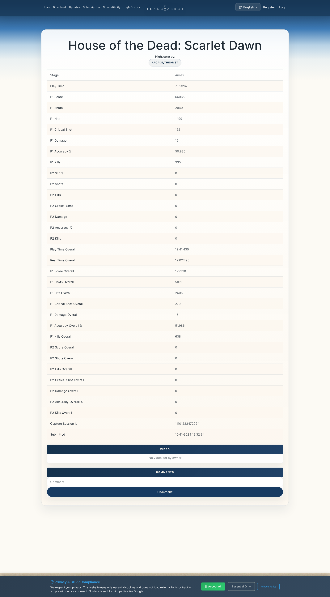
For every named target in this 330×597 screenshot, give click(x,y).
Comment (164, 492)
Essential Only (241, 586)
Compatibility (112, 7)
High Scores (132, 7)
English (249, 7)
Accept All (214, 586)
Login (283, 7)
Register (269, 7)
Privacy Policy (268, 586)
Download (59, 7)
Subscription (91, 7)
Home (46, 7)
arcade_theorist (165, 62)
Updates (74, 7)
